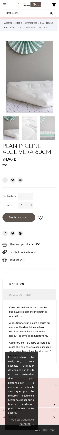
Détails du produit (21, 295)
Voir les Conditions (22, 420)
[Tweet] (12, 180)
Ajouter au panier (19, 217)
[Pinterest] (20, 180)
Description (16, 284)
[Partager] (5, 180)
